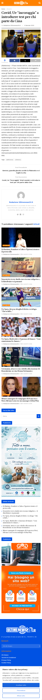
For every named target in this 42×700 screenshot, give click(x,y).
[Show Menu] (2, 3)
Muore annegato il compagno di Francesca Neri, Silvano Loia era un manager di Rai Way (20, 531)
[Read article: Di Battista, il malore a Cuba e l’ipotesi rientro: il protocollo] (21, 237)
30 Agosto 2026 (27, 254)
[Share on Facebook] (14, 60)
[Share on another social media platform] (36, 60)
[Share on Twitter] (25, 60)
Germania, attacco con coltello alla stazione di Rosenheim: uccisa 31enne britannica (19, 527)
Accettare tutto (21, 685)
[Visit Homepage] (21, 3)
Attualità (9, 9)
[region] (21, 683)
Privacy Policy (6, 660)
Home (3, 9)
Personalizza (21, 690)
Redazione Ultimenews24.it (12, 25)
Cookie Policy (6, 662)
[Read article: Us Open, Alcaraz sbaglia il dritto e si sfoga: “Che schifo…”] (21, 297)
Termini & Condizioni (8, 657)
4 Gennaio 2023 (29, 25)
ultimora (18, 159)
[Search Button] (40, 3)
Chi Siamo (4, 655)
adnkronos (9, 159)
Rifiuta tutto (21, 696)
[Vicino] (40, 668)
